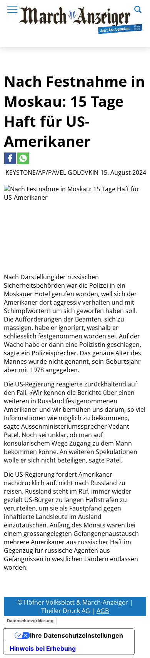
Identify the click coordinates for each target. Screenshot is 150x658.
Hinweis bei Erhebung (43, 648)
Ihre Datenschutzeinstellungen (76, 635)
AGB (103, 611)
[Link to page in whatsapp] (23, 158)
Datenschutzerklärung (30, 620)
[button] (137, 8)
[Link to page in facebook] (10, 158)
